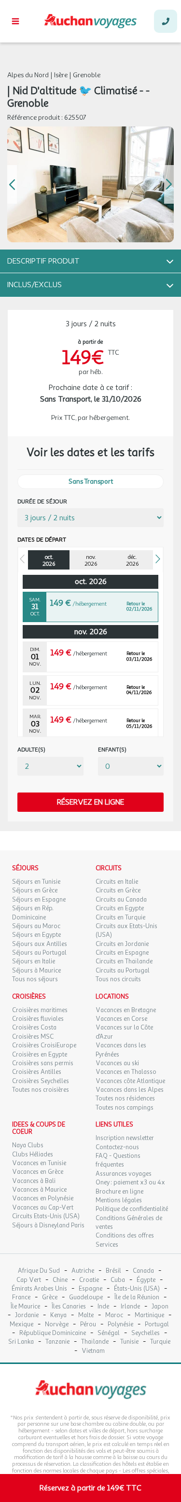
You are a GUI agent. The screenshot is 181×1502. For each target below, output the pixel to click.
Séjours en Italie (33, 961)
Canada (143, 1271)
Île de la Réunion (136, 1297)
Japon (160, 1306)
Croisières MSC (33, 1037)
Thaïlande (95, 1342)
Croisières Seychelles (40, 1081)
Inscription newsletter (125, 1138)
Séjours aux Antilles (39, 944)
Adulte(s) (31, 750)
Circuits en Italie (117, 882)
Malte (86, 1315)
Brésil (113, 1271)
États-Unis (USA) (137, 1289)
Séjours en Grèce (34, 890)
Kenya (58, 1315)
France (21, 1297)
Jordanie (27, 1315)
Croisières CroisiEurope (44, 1045)
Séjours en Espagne (39, 900)
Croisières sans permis (42, 1063)
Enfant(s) (112, 750)
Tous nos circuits (118, 979)
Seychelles (145, 1333)
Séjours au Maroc (36, 926)
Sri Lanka (21, 1342)
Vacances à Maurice (39, 1190)
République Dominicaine (52, 1333)
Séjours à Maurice (36, 970)
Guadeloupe (86, 1297)
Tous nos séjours (35, 979)
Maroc (114, 1315)
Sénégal (108, 1333)
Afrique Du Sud (39, 1271)
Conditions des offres (125, 1235)
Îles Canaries (69, 1306)
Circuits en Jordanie (122, 944)
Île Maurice (25, 1306)
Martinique (149, 1315)
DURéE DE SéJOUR (42, 502)
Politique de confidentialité (132, 1209)
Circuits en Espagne (122, 953)
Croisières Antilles (36, 1072)
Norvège (57, 1324)
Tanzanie (57, 1342)
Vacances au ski (117, 1063)
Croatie (89, 1280)
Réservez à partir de (90, 1488)
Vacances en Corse (121, 1019)
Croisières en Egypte (39, 1054)
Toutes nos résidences (125, 1098)
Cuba (118, 1280)
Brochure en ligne (119, 1192)
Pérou (88, 1324)
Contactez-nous (117, 1147)
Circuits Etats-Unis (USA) (46, 1216)
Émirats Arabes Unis (39, 1289)
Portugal (157, 1324)
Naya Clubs (27, 1145)
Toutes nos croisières (40, 1090)
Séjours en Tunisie (36, 882)
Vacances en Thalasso (126, 1072)
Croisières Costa (34, 1027)
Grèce (49, 1297)
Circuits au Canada (121, 900)
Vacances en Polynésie (42, 1198)
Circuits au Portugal (123, 970)
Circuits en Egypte (120, 908)
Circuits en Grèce (118, 890)
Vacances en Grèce (37, 1172)
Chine (60, 1280)
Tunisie (129, 1342)
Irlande (130, 1306)
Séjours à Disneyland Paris (48, 1225)
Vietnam (93, 1351)
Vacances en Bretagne (126, 1010)
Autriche (82, 1271)
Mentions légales (119, 1200)
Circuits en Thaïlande (124, 961)
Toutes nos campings (124, 1108)
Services (107, 1245)
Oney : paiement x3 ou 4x (130, 1182)
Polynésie (120, 1324)
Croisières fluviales (38, 1019)
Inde (103, 1306)
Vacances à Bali (34, 1181)
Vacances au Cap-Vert (42, 1207)
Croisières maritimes (40, 1010)
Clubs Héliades (32, 1154)
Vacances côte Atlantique (130, 1081)
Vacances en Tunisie (39, 1163)
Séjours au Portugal (39, 953)
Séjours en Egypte (36, 935)
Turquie (160, 1342)
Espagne (90, 1289)
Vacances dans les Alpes (130, 1090)
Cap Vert (28, 1280)
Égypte (146, 1280)
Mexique (21, 1324)
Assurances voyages (124, 1174)
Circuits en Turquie (120, 917)
